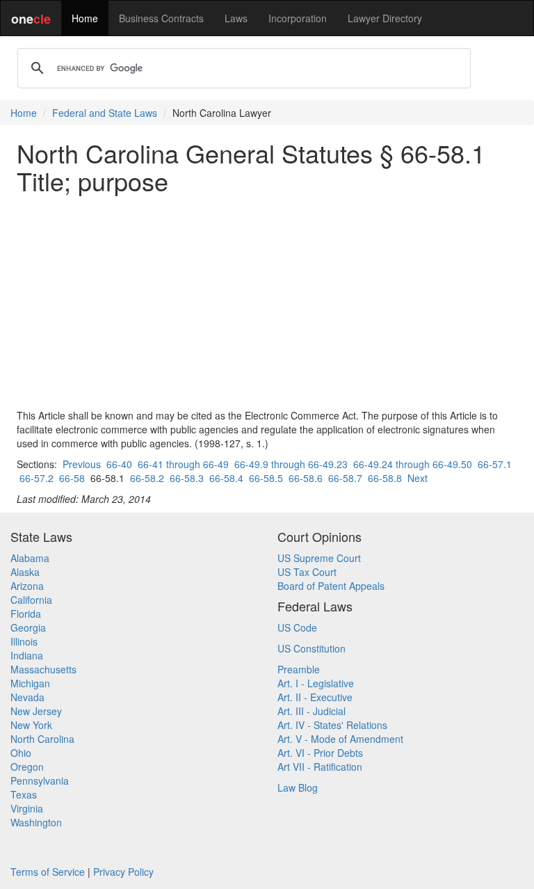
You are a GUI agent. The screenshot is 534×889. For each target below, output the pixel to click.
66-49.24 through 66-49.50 (412, 464)
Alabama (29, 558)
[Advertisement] (267, 301)
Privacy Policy (123, 872)
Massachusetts (43, 669)
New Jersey (36, 711)
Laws (236, 18)
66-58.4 (226, 478)
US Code (297, 627)
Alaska (25, 572)
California (31, 600)
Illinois (24, 641)
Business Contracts (161, 18)
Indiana (26, 655)
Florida (25, 613)
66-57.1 (495, 464)
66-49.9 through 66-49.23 (291, 464)
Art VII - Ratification (319, 767)
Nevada (27, 697)
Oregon (27, 767)
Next (417, 478)
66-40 (119, 464)
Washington (36, 822)
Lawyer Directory (385, 18)
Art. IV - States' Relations (332, 725)
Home (85, 18)
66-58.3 (187, 478)
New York (31, 725)
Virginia (26, 808)
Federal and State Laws (104, 113)
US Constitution (311, 648)
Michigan (30, 683)
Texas (23, 794)
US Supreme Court (319, 558)
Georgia (28, 627)
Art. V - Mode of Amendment (340, 739)
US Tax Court (307, 572)
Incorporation (297, 18)
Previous (82, 464)
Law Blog (297, 787)
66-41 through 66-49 (183, 464)
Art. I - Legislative (315, 683)
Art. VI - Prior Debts (320, 753)
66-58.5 (266, 478)
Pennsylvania (39, 780)
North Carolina (42, 739)
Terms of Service (47, 872)
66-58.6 (306, 478)
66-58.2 (147, 478)
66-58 (72, 478)
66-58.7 (345, 478)
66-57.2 (36, 478)
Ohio (20, 753)
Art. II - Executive (315, 697)
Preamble (298, 669)
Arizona (27, 586)
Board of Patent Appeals (331, 586)
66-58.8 (385, 478)
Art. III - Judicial (311, 711)
